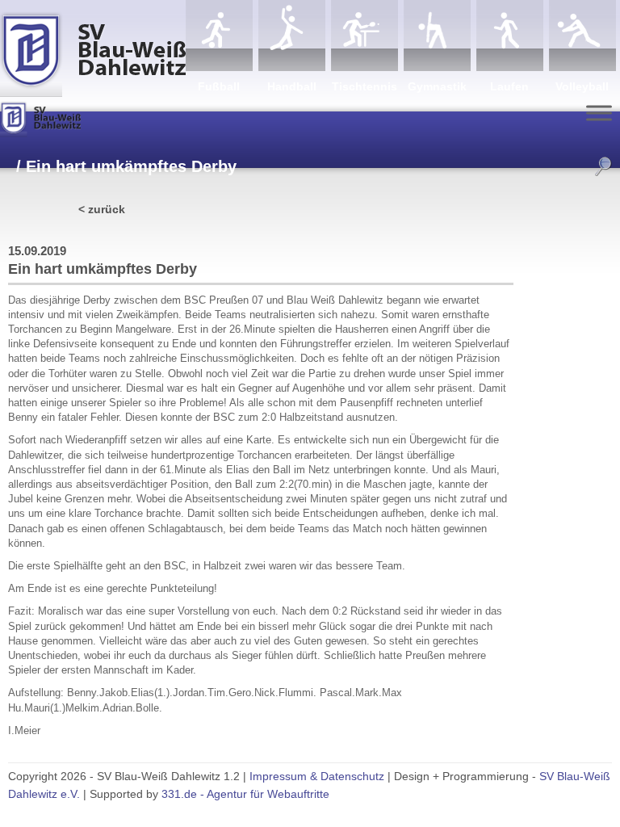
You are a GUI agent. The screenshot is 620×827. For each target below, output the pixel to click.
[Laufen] (509, 35)
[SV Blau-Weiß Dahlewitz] (93, 48)
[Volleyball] (582, 35)
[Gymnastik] (437, 35)
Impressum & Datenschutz (316, 776)
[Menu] (599, 112)
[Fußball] (219, 35)
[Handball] (291, 35)
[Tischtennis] (364, 35)
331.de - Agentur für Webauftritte (245, 793)
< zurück (101, 209)
